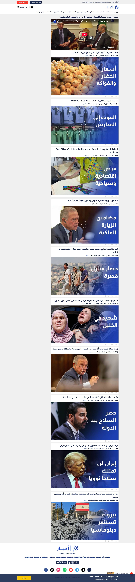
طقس (86, 12)
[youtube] (71, 570)
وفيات (38, 12)
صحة (97, 12)
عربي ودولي (80, 12)
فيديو (42, 12)
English (22, 7)
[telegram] (77, 570)
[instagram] (58, 570)
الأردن (102, 12)
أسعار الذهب (108, 12)
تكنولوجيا (56, 12)
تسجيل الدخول (35, 2)
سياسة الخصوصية (99, 579)
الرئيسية (116, 12)
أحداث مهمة (49, 12)
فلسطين (92, 12)
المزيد (86, 55)
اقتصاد (74, 12)
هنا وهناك (63, 12)
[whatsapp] (65, 570)
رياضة (69, 12)
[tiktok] (83, 570)
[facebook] (46, 570)
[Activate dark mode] (31, 7)
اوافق (24, 578)
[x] (52, 570)
